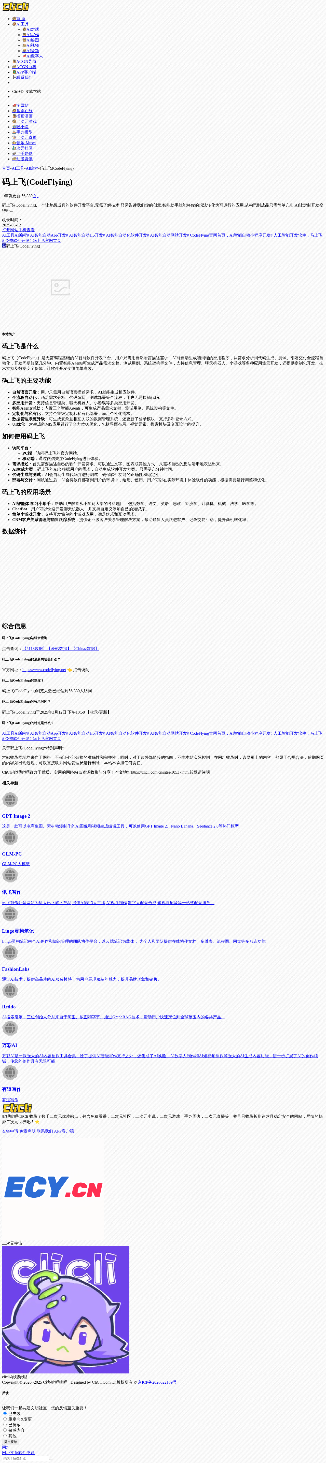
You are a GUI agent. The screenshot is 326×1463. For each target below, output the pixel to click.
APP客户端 (64, 1131)
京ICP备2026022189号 (158, 1382)
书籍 (30, 1453)
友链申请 (10, 1131)
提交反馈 (10, 1442)
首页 (6, 168)
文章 (14, 1453)
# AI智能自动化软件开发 (125, 235)
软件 (22, 1453)
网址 (6, 1453)
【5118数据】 (34, 648)
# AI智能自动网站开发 (167, 235)
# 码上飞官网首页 (45, 240)
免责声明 (27, 1131)
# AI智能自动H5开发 (84, 235)
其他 (12, 1436)
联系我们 (45, 1131)
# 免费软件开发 (16, 240)
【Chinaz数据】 (85, 648)
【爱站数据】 (59, 648)
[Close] (4, 1404)
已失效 (14, 1413)
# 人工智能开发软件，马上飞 (296, 235)
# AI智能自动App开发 (46, 235)
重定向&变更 (19, 1419)
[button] (6, 1447)
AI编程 (32, 168)
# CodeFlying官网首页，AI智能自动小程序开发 (228, 235)
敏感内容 (16, 1430)
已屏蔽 (14, 1425)
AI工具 (18, 168)
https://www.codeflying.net (44, 670)
